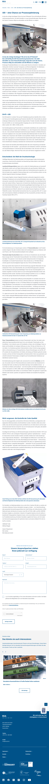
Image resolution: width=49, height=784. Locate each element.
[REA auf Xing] (19, 780)
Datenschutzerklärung (13, 605)
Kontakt (4, 754)
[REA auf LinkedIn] (3, 780)
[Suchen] (40, 2)
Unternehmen (29, 555)
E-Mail (27, 563)
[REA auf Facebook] (9, 780)
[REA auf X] (14, 780)
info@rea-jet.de (5, 741)
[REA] (6, 2)
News (9, 7)
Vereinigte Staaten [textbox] (8, 574)
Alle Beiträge (24, 690)
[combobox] (12, 575)
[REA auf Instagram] (24, 780)
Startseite (4, 7)
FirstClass (28, 754)
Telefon (4, 563)
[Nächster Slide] (6, 652)
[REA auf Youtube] (29, 780)
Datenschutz (28, 751)
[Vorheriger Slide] (3, 652)
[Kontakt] (45, 704)
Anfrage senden (8, 621)
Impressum (5, 751)
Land (3, 571)
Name (3, 555)
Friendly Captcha (19, 615)
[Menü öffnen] (46, 2)
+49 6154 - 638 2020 (7, 735)
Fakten (4, 757)
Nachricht (4, 579)
